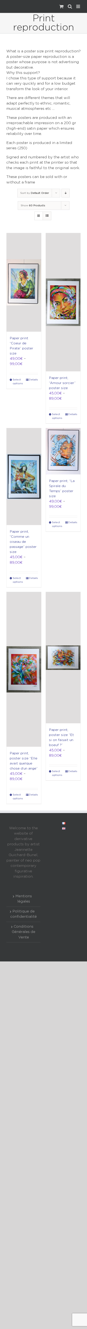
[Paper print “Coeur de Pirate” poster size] (24, 282)
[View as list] (47, 216)
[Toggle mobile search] (70, 6)
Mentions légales (23, 899)
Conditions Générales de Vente (23, 932)
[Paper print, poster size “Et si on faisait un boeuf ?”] (63, 657)
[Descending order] (65, 193)
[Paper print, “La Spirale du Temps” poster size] (63, 451)
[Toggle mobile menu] (78, 6)
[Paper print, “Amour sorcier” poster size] (63, 302)
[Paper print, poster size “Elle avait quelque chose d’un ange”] (24, 669)
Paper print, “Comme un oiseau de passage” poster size (23, 542)
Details (33, 380)
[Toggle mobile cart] (61, 6)
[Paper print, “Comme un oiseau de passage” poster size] (24, 476)
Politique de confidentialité (23, 914)
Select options (18, 382)
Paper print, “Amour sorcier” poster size (62, 383)
